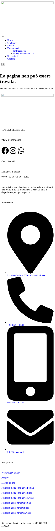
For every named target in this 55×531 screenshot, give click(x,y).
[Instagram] (13, 150)
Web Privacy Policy (10, 472)
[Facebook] (5, 150)
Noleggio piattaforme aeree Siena (16, 493)
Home (10, 40)
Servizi (10, 45)
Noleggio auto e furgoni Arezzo (16, 513)
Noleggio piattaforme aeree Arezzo (17, 498)
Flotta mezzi (13, 48)
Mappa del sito (8, 483)
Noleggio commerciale (23, 53)
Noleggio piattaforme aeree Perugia (17, 488)
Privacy (5, 478)
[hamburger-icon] (2, 36)
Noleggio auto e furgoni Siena (15, 508)
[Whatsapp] (21, 150)
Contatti (11, 59)
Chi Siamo (12, 43)
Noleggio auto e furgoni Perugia (16, 503)
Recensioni (12, 56)
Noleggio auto (19, 51)
